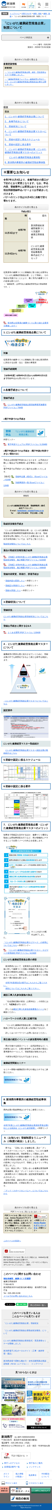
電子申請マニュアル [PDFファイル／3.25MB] (27, 444)
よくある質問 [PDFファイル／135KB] (24, 632)
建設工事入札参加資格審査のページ (28, 1009)
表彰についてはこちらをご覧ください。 (22, 988)
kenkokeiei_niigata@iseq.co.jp (30, 511)
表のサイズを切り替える (26, 59)
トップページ (15, 14)
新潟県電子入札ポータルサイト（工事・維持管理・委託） (23, 1352)
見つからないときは (26, 1372)
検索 (39, 5)
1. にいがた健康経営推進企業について (24, 116)
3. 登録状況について (15, 126)
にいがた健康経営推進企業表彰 (24, 157)
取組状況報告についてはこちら (17, 544)
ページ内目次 (26, 37)
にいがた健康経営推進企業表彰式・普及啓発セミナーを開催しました (24, 1342)
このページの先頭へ (12, 1241)
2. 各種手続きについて (17, 121)
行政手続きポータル (31, 5)
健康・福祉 (37, 14)
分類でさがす (26, 14)
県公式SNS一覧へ (38, 1305)
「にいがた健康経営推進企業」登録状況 (20, 1323)
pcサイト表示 (11, 1483)
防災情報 (24, 5)
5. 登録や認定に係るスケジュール (22, 139)
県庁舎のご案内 (35, 1463)
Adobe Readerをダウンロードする (40, 1225)
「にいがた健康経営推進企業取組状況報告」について (24, 1331)
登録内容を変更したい (15, 581)
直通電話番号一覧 (12, 1467)
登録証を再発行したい (15, 585)
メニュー (47, 5)
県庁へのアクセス (12, 1463)
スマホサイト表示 (36, 1483)
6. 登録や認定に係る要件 (18, 144)
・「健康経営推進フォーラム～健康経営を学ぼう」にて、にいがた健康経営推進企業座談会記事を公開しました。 (25, 81)
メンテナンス (34, 1467)
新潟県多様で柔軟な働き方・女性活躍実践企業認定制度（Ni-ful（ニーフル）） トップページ (24, 1362)
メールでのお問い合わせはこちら (18, 1296)
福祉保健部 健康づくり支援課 (17, 1278)
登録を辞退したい (13, 590)
